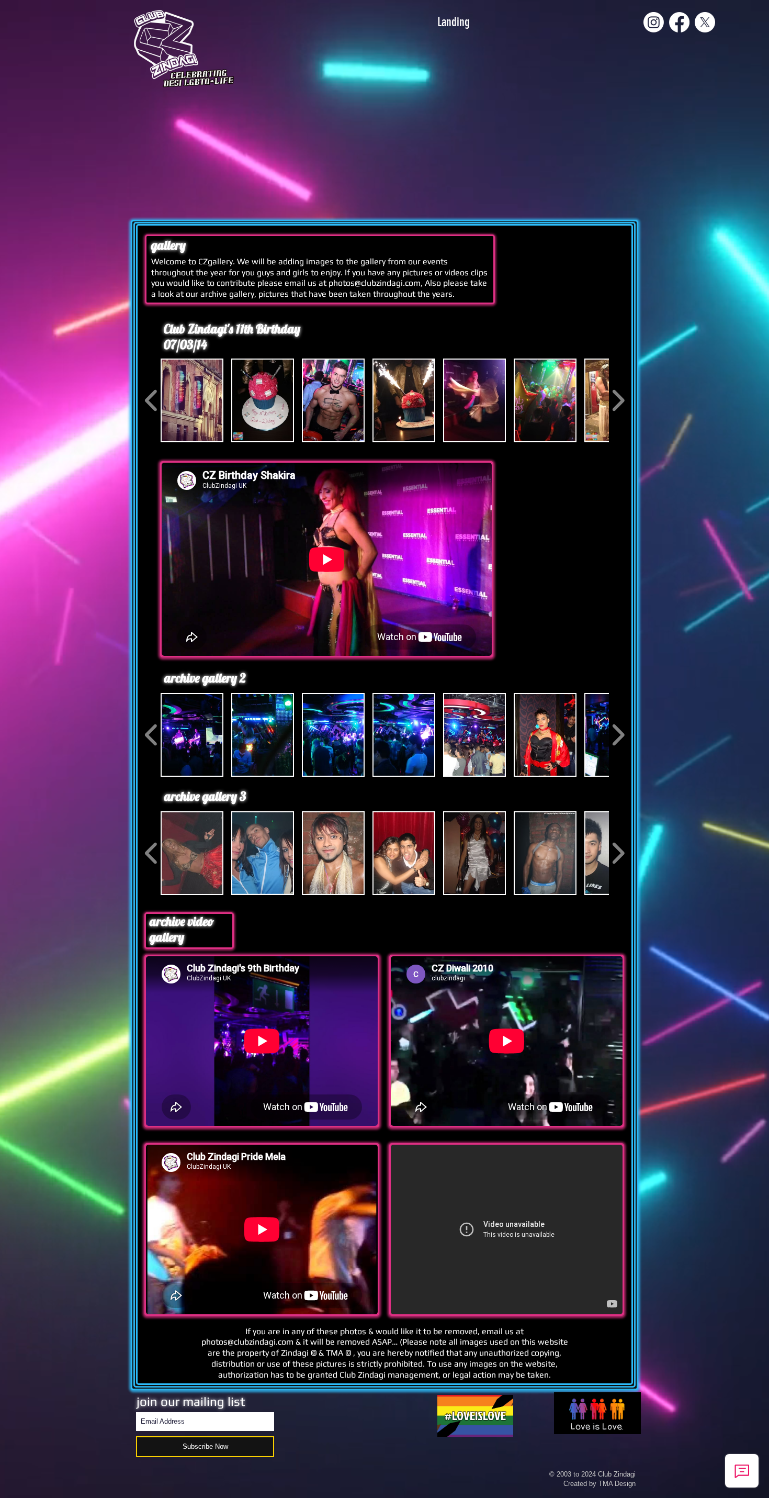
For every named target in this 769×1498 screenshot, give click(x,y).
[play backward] (151, 400)
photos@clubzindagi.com (375, 283)
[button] (192, 400)
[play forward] (618, 400)
